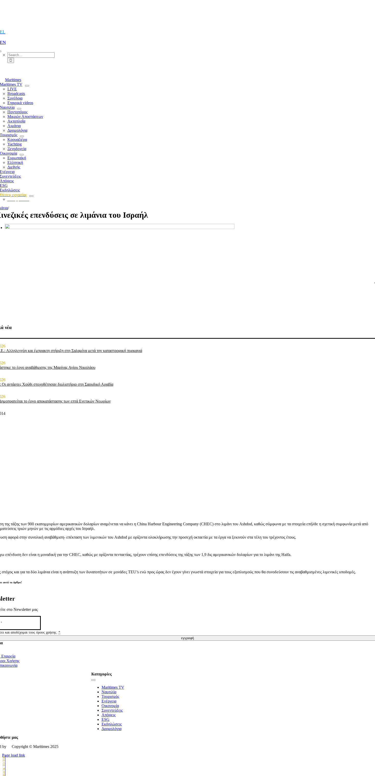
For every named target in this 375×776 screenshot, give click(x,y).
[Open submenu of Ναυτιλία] (19, 109)
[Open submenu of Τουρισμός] (22, 136)
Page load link (13, 755)
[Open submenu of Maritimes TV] (27, 86)
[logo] (188, 16)
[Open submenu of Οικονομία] (22, 154)
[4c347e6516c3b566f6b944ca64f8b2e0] (119, 227)
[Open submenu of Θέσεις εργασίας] (31, 196)
